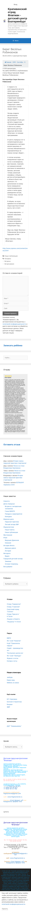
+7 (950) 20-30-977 (10, 787)
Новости (6, 501)
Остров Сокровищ (11, 564)
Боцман (9, 704)
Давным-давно (10, 548)
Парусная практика (12, 522)
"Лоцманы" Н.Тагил (14, 622)
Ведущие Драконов (12, 540)
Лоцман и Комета (13, 619)
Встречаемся (9, 264)
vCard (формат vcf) (16, 800)
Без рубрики (7, 566)
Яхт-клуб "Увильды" (14, 656)
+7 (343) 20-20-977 (13, 786)
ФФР (8, 707)
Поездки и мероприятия (13, 514)
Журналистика (8, 527)
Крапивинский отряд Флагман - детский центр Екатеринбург (17, 15)
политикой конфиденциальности (14, 324)
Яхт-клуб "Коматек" (14, 641)
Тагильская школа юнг (15, 653)
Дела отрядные (9, 504)
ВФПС (9, 638)
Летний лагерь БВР (12, 524)
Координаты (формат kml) (12, 801)
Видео (7, 556)
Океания (8, 543)
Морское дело (8, 519)
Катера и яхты (12, 661)
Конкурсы (8, 516)
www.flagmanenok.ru (14, 797)
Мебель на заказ (13, 683)
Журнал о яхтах (12, 658)
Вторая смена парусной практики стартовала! (13, 478)
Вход (15, 4)
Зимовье (8, 561)
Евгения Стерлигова (14, 702)
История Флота (8, 545)
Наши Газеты (9, 530)
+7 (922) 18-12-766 (10, 789)
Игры (5, 537)
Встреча (8, 261)
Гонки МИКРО (10, 511)
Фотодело (7, 553)
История (8, 551)
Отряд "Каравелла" (14, 604)
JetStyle (9, 677)
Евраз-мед (11, 680)
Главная (8, 62)
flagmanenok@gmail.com (12, 793)
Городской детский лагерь (13, 559)
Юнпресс (8, 259)
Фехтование (7, 535)
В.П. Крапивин (12, 699)
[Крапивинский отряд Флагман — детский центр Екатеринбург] (4, 21)
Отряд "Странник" (13, 607)
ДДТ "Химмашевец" (14, 726)
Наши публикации (11, 256)
